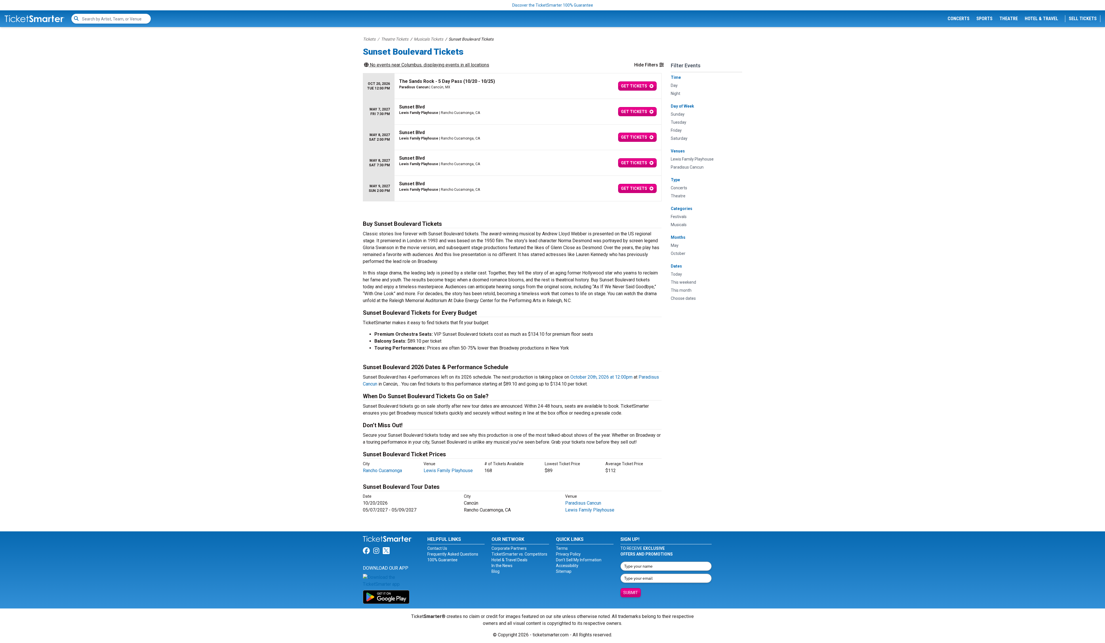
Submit (630, 592)
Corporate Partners (509, 548)
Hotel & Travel (1041, 18)
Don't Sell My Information (578, 560)
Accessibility (567, 565)
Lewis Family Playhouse (448, 470)
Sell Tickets (1083, 18)
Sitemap (563, 571)
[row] (512, 86)
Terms (562, 548)
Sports (984, 18)
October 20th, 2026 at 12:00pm (601, 377)
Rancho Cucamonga (382, 470)
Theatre (1008, 18)
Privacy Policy (568, 554)
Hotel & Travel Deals (509, 560)
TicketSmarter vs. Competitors (519, 554)
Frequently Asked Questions (452, 554)
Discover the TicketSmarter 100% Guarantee (552, 5)
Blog (495, 571)
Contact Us (437, 548)
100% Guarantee (442, 560)
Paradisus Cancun (583, 503)
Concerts (958, 18)
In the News (502, 565)
